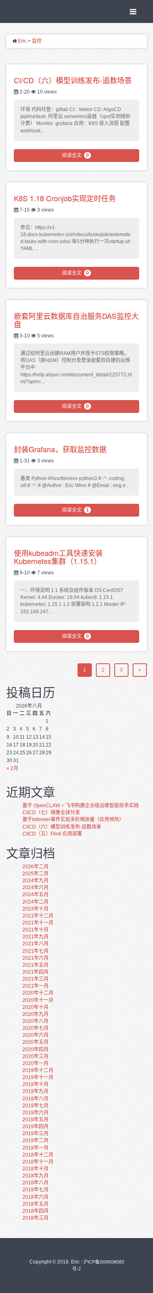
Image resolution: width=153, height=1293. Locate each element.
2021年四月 (35, 972)
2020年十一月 (37, 1000)
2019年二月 (35, 1140)
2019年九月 (35, 1091)
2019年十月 (35, 1084)
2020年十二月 (37, 993)
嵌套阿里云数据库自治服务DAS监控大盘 (76, 319)
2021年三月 (35, 979)
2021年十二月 (37, 916)
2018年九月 (35, 1176)
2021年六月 (35, 958)
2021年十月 (35, 930)
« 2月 (12, 768)
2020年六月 (35, 1035)
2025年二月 (35, 873)
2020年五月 (35, 1042)
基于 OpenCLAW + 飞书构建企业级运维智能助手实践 (80, 805)
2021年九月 (35, 937)
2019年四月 (35, 1126)
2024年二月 (35, 902)
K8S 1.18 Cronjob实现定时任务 (65, 198)
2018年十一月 (37, 1162)
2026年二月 (35, 867)
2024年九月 (35, 880)
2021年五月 (35, 965)
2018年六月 (35, 1197)
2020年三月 (35, 1056)
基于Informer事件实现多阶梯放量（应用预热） (73, 819)
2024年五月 (35, 894)
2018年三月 (35, 1218)
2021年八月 (35, 944)
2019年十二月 (37, 1070)
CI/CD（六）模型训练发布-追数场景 (73, 80)
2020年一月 (35, 1063)
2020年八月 (35, 1021)
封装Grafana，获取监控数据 (60, 449)
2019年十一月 (37, 1077)
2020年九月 (35, 1014)
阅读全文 (75, 155)
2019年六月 (35, 1112)
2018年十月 (35, 1169)
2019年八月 (35, 1099)
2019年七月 (35, 1106)
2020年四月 (35, 1049)
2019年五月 (35, 1119)
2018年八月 (35, 1183)
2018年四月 (35, 1211)
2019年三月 (35, 1133)
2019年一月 (35, 1148)
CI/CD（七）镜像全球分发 (51, 812)
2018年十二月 (37, 1155)
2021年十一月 (37, 923)
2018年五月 (35, 1204)
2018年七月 (35, 1190)
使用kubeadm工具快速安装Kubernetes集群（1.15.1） (58, 556)
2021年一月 (35, 986)
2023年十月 (35, 909)
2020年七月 (35, 1028)
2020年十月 (35, 1007)
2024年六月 (35, 887)
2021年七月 (35, 951)
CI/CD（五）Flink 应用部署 (52, 834)
